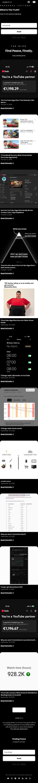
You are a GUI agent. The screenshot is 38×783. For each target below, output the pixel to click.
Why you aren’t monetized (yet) (13, 534)
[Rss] (23, 778)
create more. (6, 481)
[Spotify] (15, 778)
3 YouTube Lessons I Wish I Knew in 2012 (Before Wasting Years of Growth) (19, 694)
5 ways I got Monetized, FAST (12, 587)
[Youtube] (8, 778)
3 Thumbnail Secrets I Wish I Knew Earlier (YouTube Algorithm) (16, 156)
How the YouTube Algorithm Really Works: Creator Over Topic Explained (17, 211)
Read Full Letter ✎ (7, 108)
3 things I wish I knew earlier (11, 428)
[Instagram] (12, 778)
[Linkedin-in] (26, 778)
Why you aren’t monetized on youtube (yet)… (18, 640)
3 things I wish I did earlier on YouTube (15, 375)
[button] (29, 2)
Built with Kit (19, 37)
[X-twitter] (30, 778)
